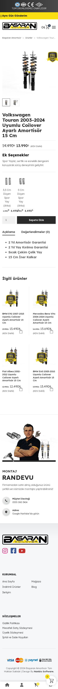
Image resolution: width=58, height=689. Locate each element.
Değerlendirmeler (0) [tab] (35, 232)
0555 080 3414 (19, 502)
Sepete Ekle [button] (20, 331)
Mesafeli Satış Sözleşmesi (17, 627)
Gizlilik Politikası (11, 623)
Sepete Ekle (36, 220)
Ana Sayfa (8, 581)
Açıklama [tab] (8, 232)
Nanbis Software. (44, 671)
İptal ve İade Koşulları (15, 637)
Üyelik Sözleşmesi (12, 632)
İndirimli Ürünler (11, 586)
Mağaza (36, 581)
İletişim (6, 592)
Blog (34, 586)
